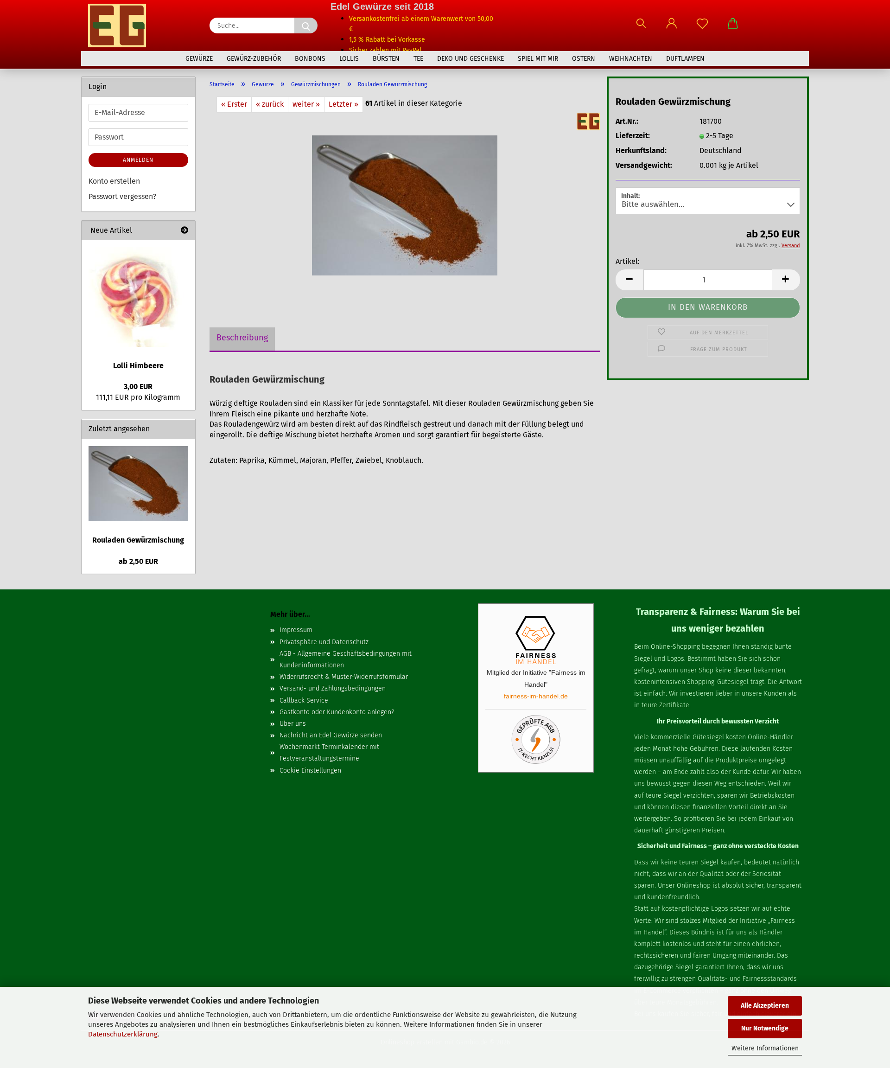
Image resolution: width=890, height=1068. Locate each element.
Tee (418, 59)
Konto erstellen (114, 181)
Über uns (293, 724)
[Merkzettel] (702, 28)
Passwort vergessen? (122, 196)
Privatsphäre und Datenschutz (324, 642)
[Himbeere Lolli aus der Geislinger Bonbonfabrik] (138, 297)
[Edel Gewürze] (120, 25)
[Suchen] (641, 28)
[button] (671, 28)
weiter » (306, 104)
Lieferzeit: (633, 135)
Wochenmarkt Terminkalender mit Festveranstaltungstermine (329, 752)
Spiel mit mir (538, 59)
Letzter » (343, 104)
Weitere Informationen (765, 1048)
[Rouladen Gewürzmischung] (404, 204)
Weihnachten (630, 59)
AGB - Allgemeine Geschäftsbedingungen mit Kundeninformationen (346, 659)
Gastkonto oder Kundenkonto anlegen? (337, 712)
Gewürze (199, 59)
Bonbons (310, 59)
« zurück (270, 104)
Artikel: (628, 261)
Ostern (583, 59)
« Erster (234, 104)
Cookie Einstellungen (310, 770)
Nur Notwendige (764, 1028)
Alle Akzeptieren (765, 1006)
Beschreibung (242, 338)
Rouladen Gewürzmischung (138, 540)
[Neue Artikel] (184, 230)
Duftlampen (685, 59)
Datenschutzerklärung (123, 1034)
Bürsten (386, 59)
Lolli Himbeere (138, 365)
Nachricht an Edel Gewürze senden (331, 735)
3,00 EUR (138, 386)
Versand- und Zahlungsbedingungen (333, 688)
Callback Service (304, 700)
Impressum (296, 630)
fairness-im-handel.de (536, 696)
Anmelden (138, 160)
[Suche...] (306, 25)
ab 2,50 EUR (138, 561)
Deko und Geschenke (470, 59)
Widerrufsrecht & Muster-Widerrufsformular (344, 677)
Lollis (349, 59)
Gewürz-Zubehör (254, 59)
